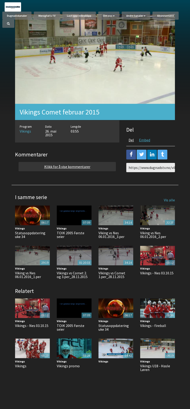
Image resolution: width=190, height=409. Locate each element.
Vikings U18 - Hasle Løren (155, 368)
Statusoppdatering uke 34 (30, 235)
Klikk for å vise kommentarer (67, 166)
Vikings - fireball (153, 325)
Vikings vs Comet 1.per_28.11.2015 (111, 275)
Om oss (107, 15)
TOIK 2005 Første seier (70, 235)
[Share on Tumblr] (162, 154)
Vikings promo (68, 366)
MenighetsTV (46, 15)
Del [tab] (131, 140)
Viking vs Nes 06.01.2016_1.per (28, 275)
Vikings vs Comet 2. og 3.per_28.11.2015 (72, 275)
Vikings (25, 131)
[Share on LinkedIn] (152, 154)
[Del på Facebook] (131, 154)
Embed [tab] (144, 140)
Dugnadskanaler (17, 15)
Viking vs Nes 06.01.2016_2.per (153, 235)
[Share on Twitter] (141, 154)
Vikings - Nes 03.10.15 (157, 273)
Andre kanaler (134, 15)
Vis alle (169, 200)
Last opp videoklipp (79, 15)
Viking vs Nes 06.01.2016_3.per (111, 235)
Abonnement (165, 15)
